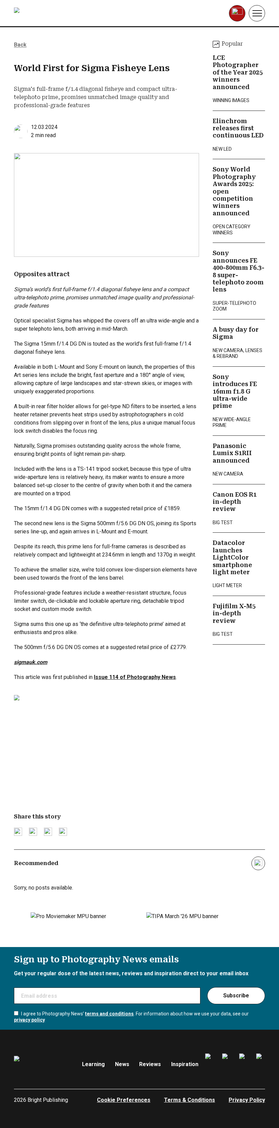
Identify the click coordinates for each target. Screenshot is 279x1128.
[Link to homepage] (57, 13)
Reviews (150, 1064)
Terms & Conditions (189, 1100)
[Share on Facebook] (33, 832)
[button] (257, 13)
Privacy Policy (247, 1100)
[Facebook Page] (209, 1064)
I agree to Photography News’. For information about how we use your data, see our (131, 1017)
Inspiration (184, 1064)
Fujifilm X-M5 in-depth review (234, 613)
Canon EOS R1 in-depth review (235, 502)
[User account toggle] (237, 13)
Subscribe (236, 995)
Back (20, 45)
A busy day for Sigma (236, 333)
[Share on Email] (48, 832)
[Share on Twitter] (18, 832)
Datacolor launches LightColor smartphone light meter (232, 558)
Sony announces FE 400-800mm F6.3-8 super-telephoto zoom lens (238, 271)
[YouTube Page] (260, 1064)
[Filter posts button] (258, 863)
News (122, 1064)
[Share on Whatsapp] (63, 832)
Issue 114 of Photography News (135, 677)
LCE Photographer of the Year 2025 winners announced (238, 72)
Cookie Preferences (123, 1100)
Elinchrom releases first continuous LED (238, 128)
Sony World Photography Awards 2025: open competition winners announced (234, 191)
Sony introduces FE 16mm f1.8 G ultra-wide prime (235, 392)
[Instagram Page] (226, 1064)
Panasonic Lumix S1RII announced (232, 453)
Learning (93, 1064)
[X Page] (243, 1064)
